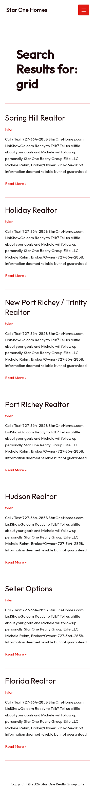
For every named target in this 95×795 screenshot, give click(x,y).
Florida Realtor (30, 681)
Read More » (16, 184)
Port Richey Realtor (37, 404)
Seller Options (28, 588)
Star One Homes (26, 9)
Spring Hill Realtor (35, 118)
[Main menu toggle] (83, 10)
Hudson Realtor (31, 496)
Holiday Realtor (31, 210)
